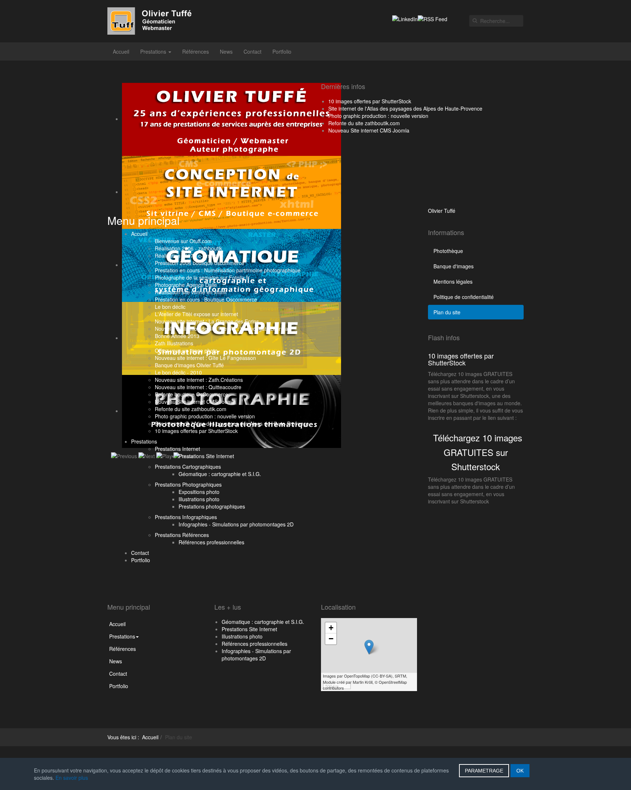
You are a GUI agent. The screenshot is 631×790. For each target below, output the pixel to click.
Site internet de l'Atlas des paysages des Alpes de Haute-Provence (232, 423)
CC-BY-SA (381, 676)
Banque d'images (453, 266)
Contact (252, 51)
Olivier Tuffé (441, 210)
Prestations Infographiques (186, 517)
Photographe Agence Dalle (186, 284)
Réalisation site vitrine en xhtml (190, 292)
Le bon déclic (170, 306)
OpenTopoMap (357, 676)
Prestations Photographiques (188, 484)
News (226, 51)
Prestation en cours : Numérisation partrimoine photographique (228, 270)
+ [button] (331, 627)
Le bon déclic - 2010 (178, 372)
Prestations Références (182, 534)
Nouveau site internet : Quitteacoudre (198, 387)
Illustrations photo (199, 499)
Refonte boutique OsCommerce (191, 394)
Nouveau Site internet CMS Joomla (195, 401)
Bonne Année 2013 (177, 336)
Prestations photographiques (212, 506)
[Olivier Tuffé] (155, 21)
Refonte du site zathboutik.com (190, 409)
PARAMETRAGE (484, 771)
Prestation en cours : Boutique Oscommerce (206, 299)
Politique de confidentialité (463, 296)
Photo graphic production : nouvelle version (205, 416)
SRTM (400, 676)
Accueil (121, 51)
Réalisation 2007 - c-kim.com (188, 255)
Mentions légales (453, 281)
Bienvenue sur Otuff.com (183, 241)
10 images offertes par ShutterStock (196, 430)
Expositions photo (199, 491)
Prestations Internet (177, 448)
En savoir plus (72, 777)
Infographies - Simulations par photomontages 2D (236, 524)
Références (195, 51)
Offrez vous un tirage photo (186, 350)
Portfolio (281, 51)
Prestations (154, 51)
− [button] (331, 638)
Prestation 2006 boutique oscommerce (199, 262)
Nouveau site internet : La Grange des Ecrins (207, 321)
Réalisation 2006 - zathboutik (188, 248)
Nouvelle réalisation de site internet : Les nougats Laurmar (222, 328)
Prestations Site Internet (206, 456)
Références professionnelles (211, 542)
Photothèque (448, 250)
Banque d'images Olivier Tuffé (189, 365)
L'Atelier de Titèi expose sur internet (196, 314)
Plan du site (446, 312)
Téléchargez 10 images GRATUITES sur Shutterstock (477, 452)
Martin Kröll (362, 682)
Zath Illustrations (174, 343)
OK (520, 771)
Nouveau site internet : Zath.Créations (199, 379)
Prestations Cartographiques (188, 466)
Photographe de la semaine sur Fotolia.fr (202, 277)
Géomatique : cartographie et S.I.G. (220, 474)
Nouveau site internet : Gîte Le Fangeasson (205, 357)
